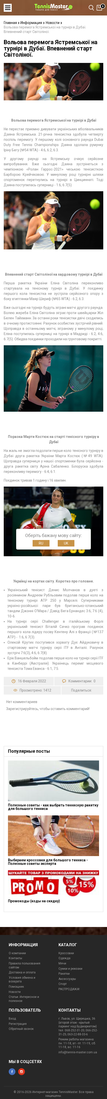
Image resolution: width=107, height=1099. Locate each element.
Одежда (64, 958)
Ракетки (64, 973)
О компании (17, 953)
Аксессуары (67, 979)
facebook (12, 1071)
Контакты (15, 958)
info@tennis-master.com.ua (77, 1052)
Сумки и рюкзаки (70, 968)
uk (66, 543)
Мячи (62, 963)
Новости (53, 23)
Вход (12, 1018)
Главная (11, 23)
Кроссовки (66, 953)
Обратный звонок (21, 1029)
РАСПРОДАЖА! (69, 989)
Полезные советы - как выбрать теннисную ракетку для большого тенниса (53, 807)
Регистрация (18, 1024)
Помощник (16, 986)
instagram (21, 1071)
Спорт (62, 984)
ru (41, 543)
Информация (31, 23)
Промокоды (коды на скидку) (34, 901)
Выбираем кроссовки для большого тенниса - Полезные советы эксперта (48, 862)
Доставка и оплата (22, 972)
